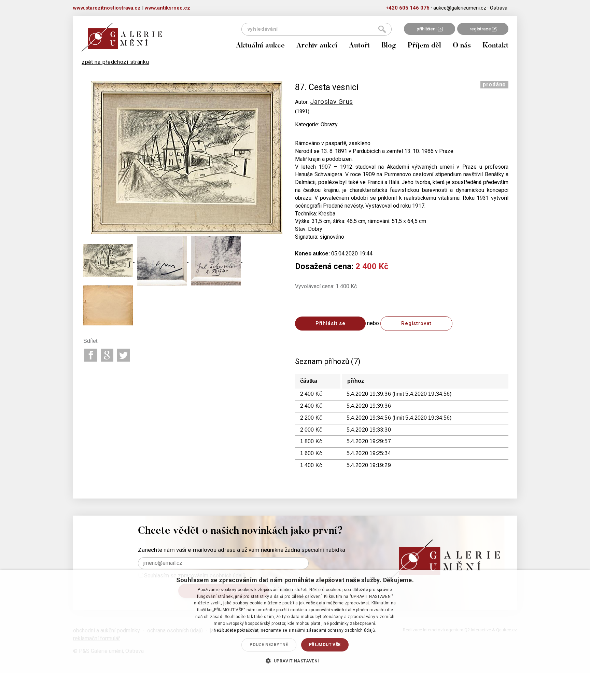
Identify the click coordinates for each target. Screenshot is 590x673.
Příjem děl (424, 46)
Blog (388, 46)
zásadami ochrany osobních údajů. (341, 630)
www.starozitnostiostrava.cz (107, 8)
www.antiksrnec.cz (167, 8)
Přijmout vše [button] (325, 644)
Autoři (359, 46)
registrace (480, 28)
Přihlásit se (330, 323)
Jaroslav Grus (331, 102)
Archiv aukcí (316, 46)
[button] (295, 661)
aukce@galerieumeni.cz (459, 8)
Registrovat (416, 323)
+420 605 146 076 (408, 8)
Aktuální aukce (260, 46)
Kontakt (495, 46)
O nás (462, 46)
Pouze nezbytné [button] (269, 644)
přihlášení (427, 28)
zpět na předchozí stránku (115, 62)
